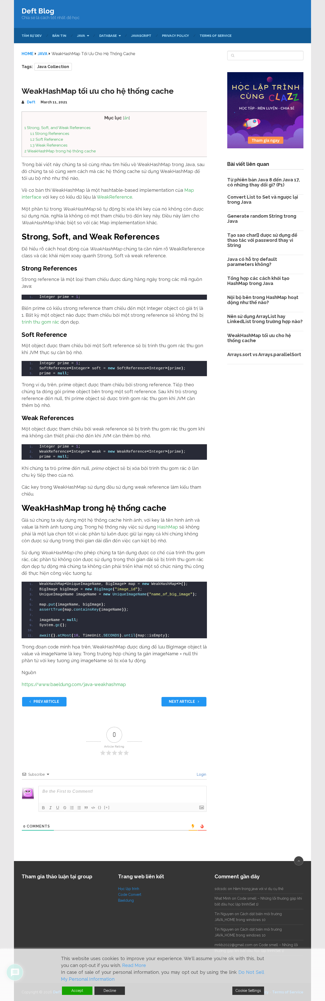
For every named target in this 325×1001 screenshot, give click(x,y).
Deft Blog (38, 11)
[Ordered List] (71, 808)
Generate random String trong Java (261, 218)
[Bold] (43, 808)
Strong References (49, 133)
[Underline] (57, 808)
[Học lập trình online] (265, 150)
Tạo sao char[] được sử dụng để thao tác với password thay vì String (262, 240)
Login (201, 774)
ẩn (126, 118)
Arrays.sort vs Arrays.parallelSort (264, 354)
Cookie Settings (248, 991)
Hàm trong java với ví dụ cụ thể (258, 889)
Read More (134, 965)
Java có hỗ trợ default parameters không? (252, 262)
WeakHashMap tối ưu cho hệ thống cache (259, 338)
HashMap (167, 527)
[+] (107, 807)
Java (81, 36)
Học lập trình (128, 889)
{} (100, 807)
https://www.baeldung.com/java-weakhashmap (74, 684)
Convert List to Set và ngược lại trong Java (262, 199)
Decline (110, 991)
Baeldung (126, 900)
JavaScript (141, 36)
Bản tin (59, 36)
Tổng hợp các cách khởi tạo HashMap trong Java (258, 281)
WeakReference (114, 197)
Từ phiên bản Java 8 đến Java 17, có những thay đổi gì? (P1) (263, 182)
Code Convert (129, 895)
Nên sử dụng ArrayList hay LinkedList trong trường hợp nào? (265, 319)
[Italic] (50, 808)
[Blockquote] (86, 808)
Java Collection (53, 66)
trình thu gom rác (40, 322)
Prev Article (46, 702)
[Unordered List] (79, 808)
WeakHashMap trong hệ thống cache (60, 151)
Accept (77, 991)
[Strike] (64, 808)
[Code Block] (93, 808)
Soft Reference (46, 139)
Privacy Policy (175, 36)
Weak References (48, 145)
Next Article (182, 702)
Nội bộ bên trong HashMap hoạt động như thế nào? (262, 300)
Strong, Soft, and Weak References (57, 127)
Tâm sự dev (32, 36)
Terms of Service (216, 36)
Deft (31, 102)
